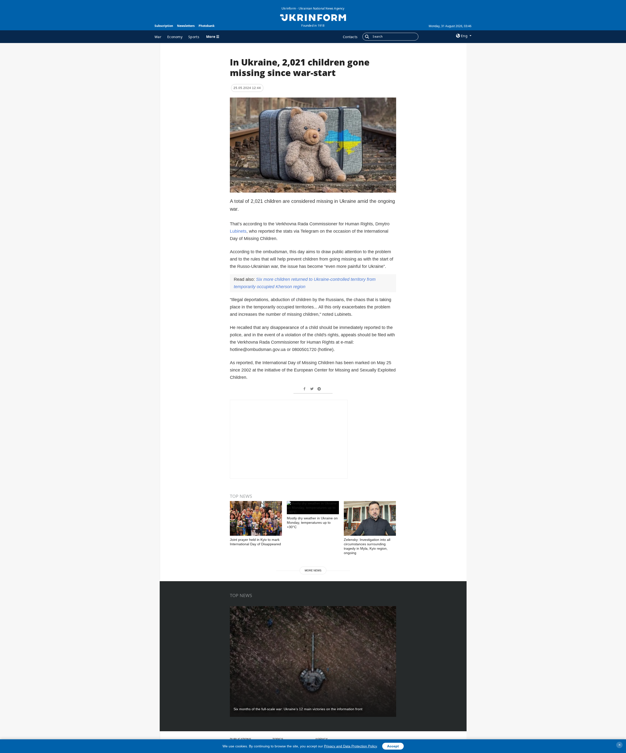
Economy (174, 36)
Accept (393, 746)
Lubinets (238, 231)
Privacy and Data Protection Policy (350, 746)
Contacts (350, 36)
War (158, 36)
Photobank (206, 26)
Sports (193, 36)
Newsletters (186, 26)
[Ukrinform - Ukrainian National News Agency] (313, 17)
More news (313, 570)
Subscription (164, 26)
